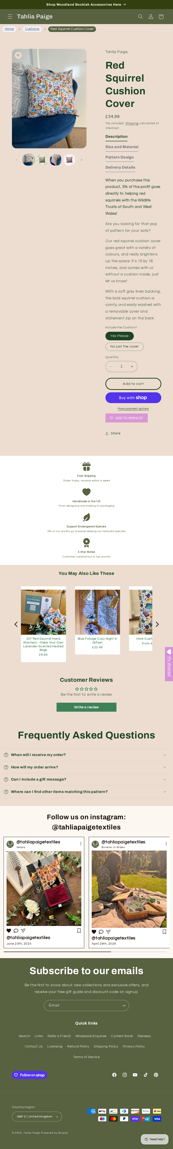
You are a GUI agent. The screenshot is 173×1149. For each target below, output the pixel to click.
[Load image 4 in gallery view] (69, 159)
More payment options (133, 408)
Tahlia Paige (31, 1133)
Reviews (144, 1036)
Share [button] (115, 433)
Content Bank (122, 1036)
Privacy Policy (134, 1046)
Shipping (132, 123)
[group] (129, 892)
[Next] (156, 624)
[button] (10, 16)
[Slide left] (17, 160)
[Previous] (16, 624)
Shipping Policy (106, 1046)
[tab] (116, 137)
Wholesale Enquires (91, 1036)
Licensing (55, 1046)
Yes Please (119, 336)
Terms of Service (86, 1057)
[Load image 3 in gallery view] (55, 159)
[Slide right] (81, 160)
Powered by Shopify (54, 1133)
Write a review (86, 707)
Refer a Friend (59, 1036)
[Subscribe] (123, 1005)
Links (39, 1036)
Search (24, 1036)
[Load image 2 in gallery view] (42, 159)
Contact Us (34, 1046)
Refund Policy (78, 1046)
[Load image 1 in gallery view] (28, 159)
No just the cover (124, 346)
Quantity (111, 357)
